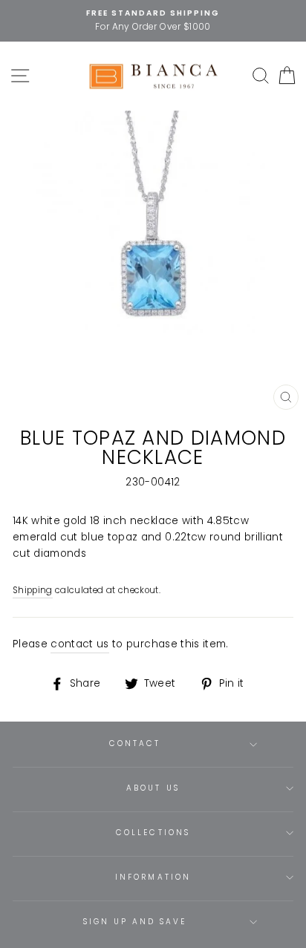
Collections (153, 832)
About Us (152, 788)
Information (153, 877)
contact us (79, 644)
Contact (134, 743)
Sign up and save (135, 921)
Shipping (33, 590)
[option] (153, 20)
